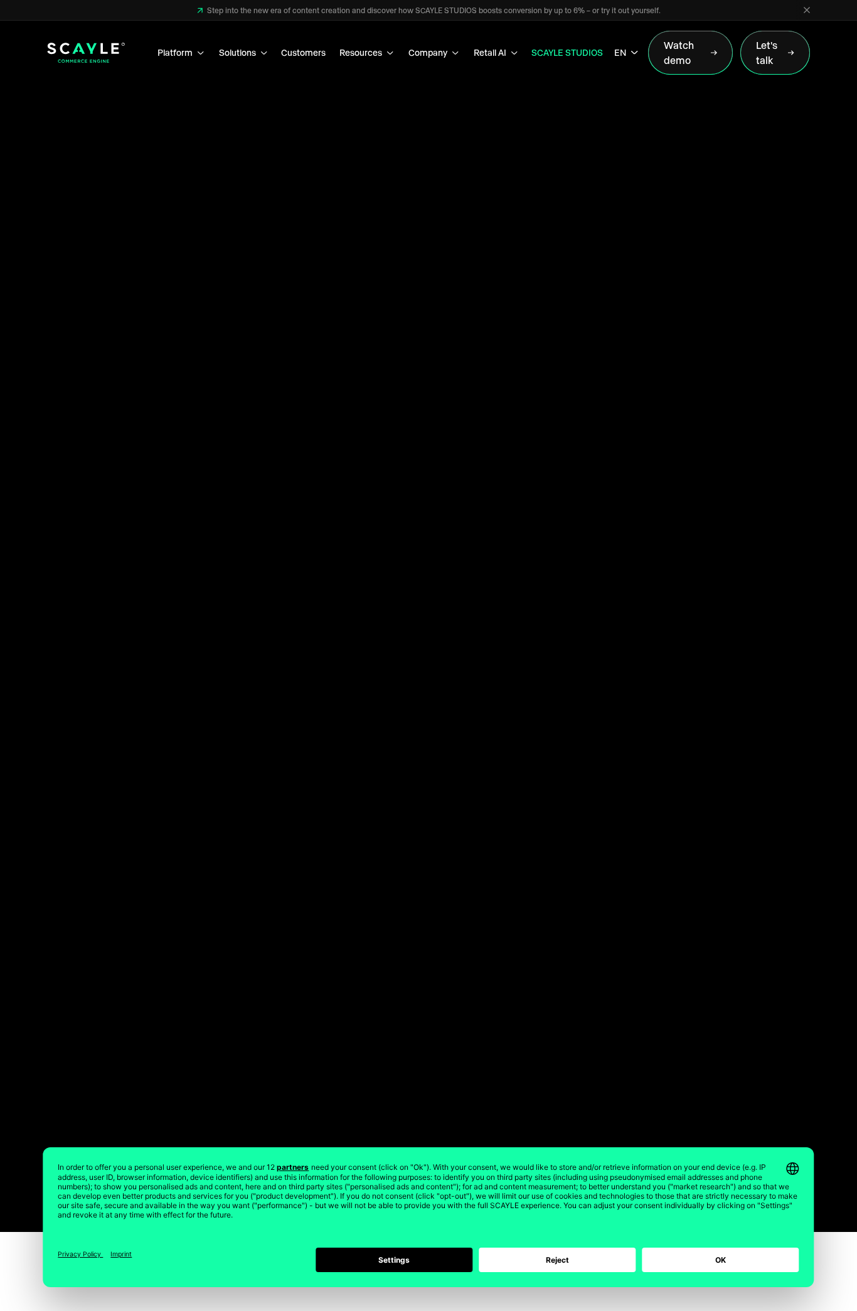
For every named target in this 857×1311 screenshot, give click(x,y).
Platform (175, 52)
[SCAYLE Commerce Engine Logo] (86, 53)
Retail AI (490, 52)
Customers (303, 52)
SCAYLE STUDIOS (567, 52)
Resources (360, 52)
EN (620, 52)
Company (427, 52)
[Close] (807, 10)
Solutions (237, 52)
